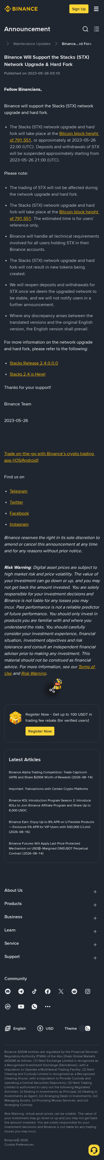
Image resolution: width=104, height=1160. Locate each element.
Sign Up (79, 8)
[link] (32, 44)
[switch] (85, 1028)
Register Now (40, 731)
